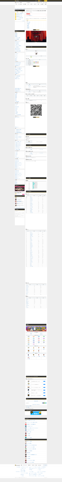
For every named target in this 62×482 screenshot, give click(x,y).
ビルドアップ (31, 233)
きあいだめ (31, 197)
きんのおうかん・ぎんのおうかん (18, 136)
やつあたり (31, 239)
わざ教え (16, 110)
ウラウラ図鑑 (44, 356)
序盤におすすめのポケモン (17, 48)
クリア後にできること (17, 44)
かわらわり (31, 205)
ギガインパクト (31, 256)
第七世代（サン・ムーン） (17, 178)
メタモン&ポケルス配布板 (17, 37)
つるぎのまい (31, 209)
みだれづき (27, 285)
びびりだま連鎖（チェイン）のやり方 (18, 70)
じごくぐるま (31, 207)
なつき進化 (16, 93)
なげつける (31, 254)
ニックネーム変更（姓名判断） (18, 114)
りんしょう (31, 251)
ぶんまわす (31, 255)
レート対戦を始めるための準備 (18, 129)
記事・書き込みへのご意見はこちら (36, 404)
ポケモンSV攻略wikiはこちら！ (29, 15)
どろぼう (31, 250)
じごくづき (27, 307)
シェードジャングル (41, 149)
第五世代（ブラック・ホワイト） (18, 165)
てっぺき (27, 304)
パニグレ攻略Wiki (39, 474)
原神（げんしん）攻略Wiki (23, 471)
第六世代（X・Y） (17, 166)
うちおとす (31, 240)
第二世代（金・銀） (17, 161)
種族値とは (16, 183)
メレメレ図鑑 (33, 356)
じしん (30, 241)
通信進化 (16, 97)
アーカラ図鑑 (39, 356)
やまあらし (31, 208)
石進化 (15, 100)
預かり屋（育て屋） (17, 106)
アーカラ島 (16, 153)
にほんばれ (31, 235)
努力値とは (16, 182)
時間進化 (16, 96)
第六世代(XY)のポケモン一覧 (19, 14)
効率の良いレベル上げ (17, 78)
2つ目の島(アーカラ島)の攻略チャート (20, 13)
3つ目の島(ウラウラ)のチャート (18, 145)
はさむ (30, 196)
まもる (30, 237)
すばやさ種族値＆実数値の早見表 (18, 132)
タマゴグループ (41, 334)
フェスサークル (16, 53)
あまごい (31, 238)
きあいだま (31, 252)
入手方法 (28, 24)
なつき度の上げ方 (17, 77)
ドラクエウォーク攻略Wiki (23, 470)
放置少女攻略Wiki (22, 474)
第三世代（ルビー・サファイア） (18, 162)
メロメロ (31, 249)
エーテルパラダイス (17, 157)
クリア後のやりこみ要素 (17, 149)
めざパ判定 (16, 113)
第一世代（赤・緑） (17, 170)
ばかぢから (31, 211)
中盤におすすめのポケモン (17, 49)
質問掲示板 (16, 36)
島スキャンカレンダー (17, 117)
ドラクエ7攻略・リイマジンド (23, 468)
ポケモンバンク (29, 157)
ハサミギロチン (31, 212)
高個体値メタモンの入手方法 (18, 69)
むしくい (27, 294)
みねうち (31, 253)
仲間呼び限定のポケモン (17, 65)
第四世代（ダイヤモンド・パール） (18, 174)
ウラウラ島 (16, 154)
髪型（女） (16, 60)
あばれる (31, 210)
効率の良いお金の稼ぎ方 (17, 89)
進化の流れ (28, 23)
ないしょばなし (31, 266)
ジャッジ (16, 105)
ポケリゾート (16, 56)
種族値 (28, 25)
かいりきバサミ (29, 85)
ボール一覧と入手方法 (18, 19)
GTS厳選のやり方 (17, 73)
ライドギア (16, 57)
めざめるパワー (31, 234)
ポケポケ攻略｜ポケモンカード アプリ (41, 468)
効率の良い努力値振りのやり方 (18, 88)
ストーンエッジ (31, 257)
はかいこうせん (31, 236)
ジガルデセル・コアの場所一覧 (18, 45)
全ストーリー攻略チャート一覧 (18, 141)
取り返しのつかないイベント (18, 41)
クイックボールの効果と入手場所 (19, 17)
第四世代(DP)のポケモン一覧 (19, 16)
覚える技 (28, 26)
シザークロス (31, 206)
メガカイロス (29, 142)
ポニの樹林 (31, 149)
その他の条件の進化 (17, 101)
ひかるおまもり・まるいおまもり (18, 137)
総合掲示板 (16, 33)
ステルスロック (27, 305)
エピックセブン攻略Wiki (31, 471)
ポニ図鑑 (28, 356)
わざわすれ (16, 109)
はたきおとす (27, 303)
